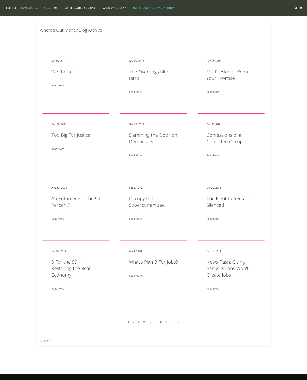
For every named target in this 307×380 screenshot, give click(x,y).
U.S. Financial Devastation (152, 7)
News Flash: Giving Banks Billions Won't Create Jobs (227, 268)
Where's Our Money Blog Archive (71, 30)
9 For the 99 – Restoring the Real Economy (70, 268)
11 (155, 321)
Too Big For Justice (70, 135)
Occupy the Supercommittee (147, 201)
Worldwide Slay (114, 7)
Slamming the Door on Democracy (153, 138)
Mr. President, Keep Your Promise (227, 74)
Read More (57, 85)
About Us (51, 7)
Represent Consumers (21, 7)
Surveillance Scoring (80, 7)
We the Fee (63, 71)
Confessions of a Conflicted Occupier (227, 138)
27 (178, 321)
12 (161, 321)
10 (149, 321)
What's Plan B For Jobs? (153, 262)
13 (167, 321)
